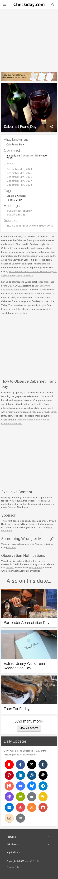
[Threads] (43, 775)
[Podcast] (9, 796)
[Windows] (9, 807)
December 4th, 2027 (19, 180)
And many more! (29, 721)
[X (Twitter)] (31, 764)
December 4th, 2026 (19, 177)
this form (11, 547)
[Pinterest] (9, 775)
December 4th (30, 155)
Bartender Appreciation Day (26, 622)
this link (10, 567)
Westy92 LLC (32, 861)
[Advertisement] (29, 39)
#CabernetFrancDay (19, 210)
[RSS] (31, 807)
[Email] (9, 818)
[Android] (20, 796)
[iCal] (43, 807)
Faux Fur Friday (16, 709)
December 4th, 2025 (19, 173)
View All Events (29, 728)
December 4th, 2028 (19, 184)
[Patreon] (9, 785)
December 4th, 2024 (19, 169)
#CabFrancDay (15, 214)
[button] (4, 4)
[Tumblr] (43, 764)
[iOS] (31, 796)
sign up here (35, 567)
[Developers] (20, 818)
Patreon (12, 507)
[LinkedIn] (20, 775)
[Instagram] (31, 775)
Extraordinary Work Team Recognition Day (25, 665)
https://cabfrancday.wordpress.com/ (29, 225)
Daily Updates (15, 741)
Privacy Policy (13, 867)
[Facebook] (20, 764)
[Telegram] (43, 785)
